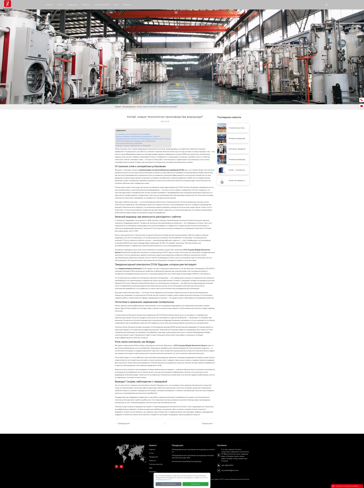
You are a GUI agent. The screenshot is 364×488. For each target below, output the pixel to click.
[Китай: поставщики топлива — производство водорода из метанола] (221, 180)
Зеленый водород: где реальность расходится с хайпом (138, 136)
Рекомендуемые (129, 107)
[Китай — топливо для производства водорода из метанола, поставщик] (221, 170)
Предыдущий (124, 423)
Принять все (195, 484)
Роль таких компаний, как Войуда (129, 143)
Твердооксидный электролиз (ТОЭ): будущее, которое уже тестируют (143, 139)
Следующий (207, 423)
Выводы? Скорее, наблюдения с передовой (133, 145)
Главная (118, 107)
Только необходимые (168, 484)
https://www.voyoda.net (130, 252)
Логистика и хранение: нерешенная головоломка (135, 141)
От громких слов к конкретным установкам (133, 134)
